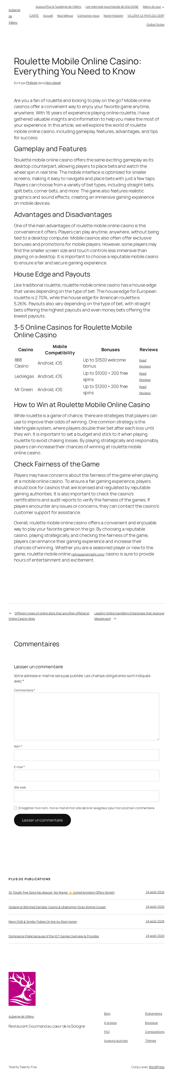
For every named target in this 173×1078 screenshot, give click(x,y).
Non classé (53, 83)
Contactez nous (88, 15)
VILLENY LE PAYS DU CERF (145, 15)
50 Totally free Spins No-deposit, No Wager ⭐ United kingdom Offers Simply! (62, 892)
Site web (20, 787)
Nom (18, 746)
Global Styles (155, 24)
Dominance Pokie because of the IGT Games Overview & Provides (54, 936)
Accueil (48, 15)
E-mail (19, 767)
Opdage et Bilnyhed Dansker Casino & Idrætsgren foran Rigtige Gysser (57, 907)
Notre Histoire (113, 15)
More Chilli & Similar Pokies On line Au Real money (43, 921)
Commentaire (24, 690)
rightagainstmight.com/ (88, 554)
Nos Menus (65, 15)
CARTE (34, 15)
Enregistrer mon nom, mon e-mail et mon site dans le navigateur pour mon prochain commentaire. (86, 808)
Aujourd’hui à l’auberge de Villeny (58, 7)
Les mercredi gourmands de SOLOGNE (112, 7)
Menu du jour (152, 7)
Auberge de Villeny (21, 1016)
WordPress (156, 1067)
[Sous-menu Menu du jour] (163, 7)
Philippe (31, 83)
